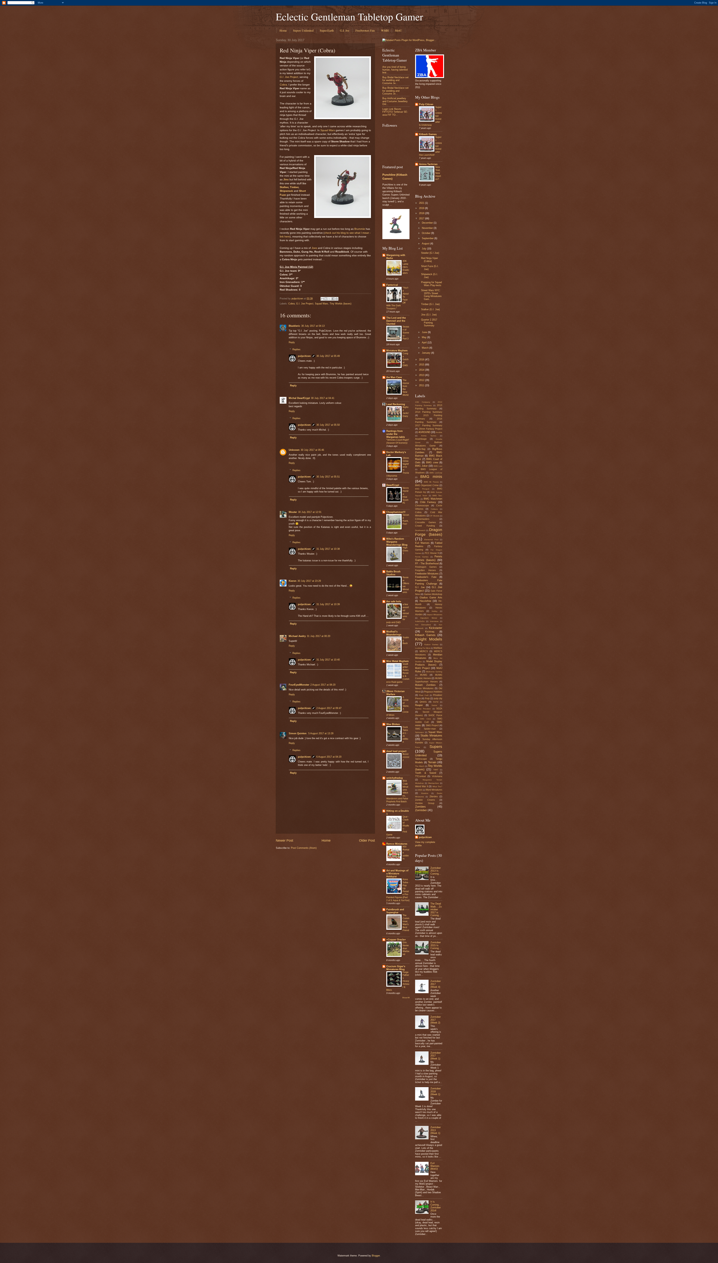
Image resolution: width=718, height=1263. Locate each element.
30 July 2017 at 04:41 (322, 398)
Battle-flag (420, 449)
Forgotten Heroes (425, 570)
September (428, 238)
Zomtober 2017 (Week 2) (435, 1019)
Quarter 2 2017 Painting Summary (429, 322)
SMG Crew (425, 719)
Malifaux (438, 648)
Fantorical (392, 284)
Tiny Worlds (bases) (340, 303)
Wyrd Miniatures (434, 790)
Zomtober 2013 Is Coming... (435, 871)
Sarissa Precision (423, 709)
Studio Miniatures (431, 735)
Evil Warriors (422, 542)
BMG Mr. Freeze (431, 482)
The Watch (419, 766)
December (428, 222)
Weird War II (421, 786)
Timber (294, 187)
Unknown (294, 450)
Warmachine (433, 783)
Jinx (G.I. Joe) (429, 314)
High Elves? (405, 550)
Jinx (286, 179)
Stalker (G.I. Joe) (430, 309)
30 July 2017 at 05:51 (328, 476)
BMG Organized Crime (427, 485)
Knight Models (428, 639)
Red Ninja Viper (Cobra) (429, 259)
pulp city (438, 698)
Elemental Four (431, 540)
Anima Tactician (428, 164)
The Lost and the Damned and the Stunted (396, 320)
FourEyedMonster (299, 684)
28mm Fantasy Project (430, 429)
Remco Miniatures (396, 843)
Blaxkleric (294, 325)
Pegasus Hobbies (433, 692)
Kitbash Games (428, 134)
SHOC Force (435, 715)
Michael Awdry (297, 636)
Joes (314, 248)
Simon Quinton (298, 733)
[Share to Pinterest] (336, 299)
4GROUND (424, 432)
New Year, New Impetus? (438, 173)
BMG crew (432, 462)
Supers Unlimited (303, 30)
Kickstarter (435, 627)
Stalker (284, 187)
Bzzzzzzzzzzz (406, 757)
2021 (422, 203)
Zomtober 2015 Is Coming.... (436, 945)
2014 (422, 369)
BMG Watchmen (433, 498)
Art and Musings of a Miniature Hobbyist (397, 873)
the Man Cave (394, 377)
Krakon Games (431, 644)
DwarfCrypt (392, 485)
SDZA (439, 708)
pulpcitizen (304, 356)
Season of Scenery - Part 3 (406, 332)
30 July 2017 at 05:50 (328, 424)
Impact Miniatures (434, 615)
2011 (422, 385)
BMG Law (438, 466)
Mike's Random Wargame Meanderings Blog (396, 541)
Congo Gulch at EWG (406, 359)
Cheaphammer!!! (395, 512)
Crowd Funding (425, 526)
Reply (292, 342)
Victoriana (437, 776)
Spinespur (419, 732)
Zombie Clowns (425, 800)
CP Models (434, 516)
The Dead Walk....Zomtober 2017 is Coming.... (436, 909)
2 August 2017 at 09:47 (328, 708)
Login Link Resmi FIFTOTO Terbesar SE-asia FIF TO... (395, 112)
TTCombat (420, 776)
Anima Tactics (428, 436)
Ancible (439, 432)
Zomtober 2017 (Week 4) (435, 984)
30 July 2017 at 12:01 (309, 512)
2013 (422, 375)
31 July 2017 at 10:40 (328, 659)
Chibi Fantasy (428, 502)
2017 (422, 218)
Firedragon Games (426, 567)
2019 (422, 208)
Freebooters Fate (365, 30)
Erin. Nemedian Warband (406, 948)
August (426, 243)
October (426, 233)
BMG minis (431, 476)
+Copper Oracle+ (396, 939)
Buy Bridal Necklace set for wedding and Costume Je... (395, 80)
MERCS (424, 651)
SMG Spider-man (425, 729)
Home (283, 30)
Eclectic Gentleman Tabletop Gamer (349, 16)
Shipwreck (286, 191)
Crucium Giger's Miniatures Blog (395, 968)
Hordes (419, 614)
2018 (422, 213)
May (424, 337)
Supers (435, 746)
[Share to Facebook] (333, 299)
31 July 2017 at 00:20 (318, 636)
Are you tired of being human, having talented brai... (395, 69)
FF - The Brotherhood (427, 563)
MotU (398, 30)
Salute (434, 705)
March (425, 347)
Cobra (283, 84)
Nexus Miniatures (424, 688)
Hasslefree (425, 601)
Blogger (376, 1255)
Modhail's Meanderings (393, 633)
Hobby (434, 611)
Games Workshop (433, 594)
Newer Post (284, 840)
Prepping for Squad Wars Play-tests (431, 283)
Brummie (359, 229)
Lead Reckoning (395, 404)
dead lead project (396, 751)
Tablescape (421, 759)
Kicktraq (429, 631)
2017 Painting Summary (428, 425)
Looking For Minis (422, 648)
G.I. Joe (344, 30)
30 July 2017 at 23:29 (309, 580)
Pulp (427, 698)
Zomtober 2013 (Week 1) (435, 1130)
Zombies (420, 806)
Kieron (292, 580)
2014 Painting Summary (428, 412)
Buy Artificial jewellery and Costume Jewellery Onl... (395, 101)
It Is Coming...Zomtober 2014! (435, 1206)
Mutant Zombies (425, 685)
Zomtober (421, 810)
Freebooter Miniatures (427, 573)
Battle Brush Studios (393, 573)
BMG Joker (421, 465)
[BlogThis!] (326, 299)
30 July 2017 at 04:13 (313, 325)
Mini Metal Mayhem (397, 661)
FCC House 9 (432, 553)
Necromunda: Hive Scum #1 (406, 495)
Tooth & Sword (425, 772)
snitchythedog (394, 778)
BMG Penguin (422, 489)
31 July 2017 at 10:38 (328, 548)
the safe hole (393, 601)
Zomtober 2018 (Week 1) (435, 1091)
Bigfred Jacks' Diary (406, 411)
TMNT (435, 770)
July (424, 248)
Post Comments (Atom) (304, 847)
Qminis (423, 702)
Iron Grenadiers (423, 625)
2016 (422, 359)
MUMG (423, 675)
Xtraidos (424, 793)
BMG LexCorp (435, 473)
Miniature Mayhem (397, 350)
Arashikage (421, 439)
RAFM (435, 702)
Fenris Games (421, 557)
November (428, 228)
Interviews (434, 621)
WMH (385, 30)
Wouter (293, 512)
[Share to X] (329, 299)
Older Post (367, 840)
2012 (422, 380)
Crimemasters (422, 519)
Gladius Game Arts (431, 597)
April (424, 342)
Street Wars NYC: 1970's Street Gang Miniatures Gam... (431, 294)
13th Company (422, 402)
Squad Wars (327, 130)
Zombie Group (424, 803)
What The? (437, 786)
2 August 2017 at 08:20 (322, 684)
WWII (420, 790)
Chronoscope (422, 505)
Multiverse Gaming (434, 672)
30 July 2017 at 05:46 (312, 450)
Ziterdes (433, 796)
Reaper (419, 705)
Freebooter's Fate (425, 577)
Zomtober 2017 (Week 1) (435, 1055)
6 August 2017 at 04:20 (328, 756)
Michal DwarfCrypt (299, 398)
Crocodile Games (425, 522)
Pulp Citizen (426, 104)
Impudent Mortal (428, 618)
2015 (422, 364)
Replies (296, 349)
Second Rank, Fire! (406, 519)
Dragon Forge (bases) (428, 531)
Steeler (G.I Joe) (430, 252)
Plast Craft (424, 695)
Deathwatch (420, 530)
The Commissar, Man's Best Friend (406, 923)
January (426, 352)
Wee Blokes (393, 724)
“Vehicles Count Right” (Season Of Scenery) (397, 441)
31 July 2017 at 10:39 (328, 604)
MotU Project (422, 668)
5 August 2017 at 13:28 (320, 733)
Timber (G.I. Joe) (430, 304)
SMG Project (432, 725)
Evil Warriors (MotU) (434, 1166)
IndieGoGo (420, 621)
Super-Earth (327, 30)
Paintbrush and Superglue (395, 911)
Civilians (434, 509)
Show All (405, 998)
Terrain (432, 762)
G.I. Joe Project (289, 77)
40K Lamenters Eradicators (406, 267)
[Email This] (322, 299)
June (425, 332)
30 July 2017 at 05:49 (328, 356)
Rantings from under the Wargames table (395, 434)
